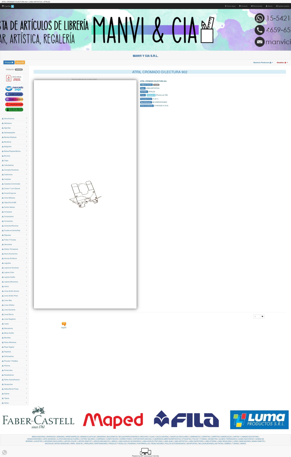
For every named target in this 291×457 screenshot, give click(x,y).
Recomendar (257, 6)
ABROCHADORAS (38, 437)
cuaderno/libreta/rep (12, 230)
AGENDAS (60, 437)
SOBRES (227, 443)
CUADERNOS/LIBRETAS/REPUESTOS (167, 439)
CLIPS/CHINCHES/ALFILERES (68, 439)
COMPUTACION (112, 439)
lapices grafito (9, 277)
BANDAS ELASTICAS (88, 437)
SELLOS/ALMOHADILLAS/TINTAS (210, 443)
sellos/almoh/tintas (11, 389)
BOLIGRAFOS (112, 437)
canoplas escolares (11, 170)
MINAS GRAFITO (258, 441)
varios (6, 403)
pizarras (7, 365)
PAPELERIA (88, 443)
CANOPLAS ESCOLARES (179, 437)
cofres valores (9, 207)
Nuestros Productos (261, 62)
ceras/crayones (10, 193)
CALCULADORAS (162, 437)
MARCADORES (245, 441)
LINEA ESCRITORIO (196, 441)
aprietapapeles (9, 132)
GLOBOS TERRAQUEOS (228, 439)
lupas (6, 323)
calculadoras (9, 165)
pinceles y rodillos (11, 361)
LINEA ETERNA (210, 441)
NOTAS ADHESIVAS (62, 443)
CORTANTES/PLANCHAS (142, 439)
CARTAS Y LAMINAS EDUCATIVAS (245, 437)
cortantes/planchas (11, 226)
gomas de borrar (10, 258)
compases (8, 212)
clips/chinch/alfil (10, 202)
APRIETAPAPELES (72, 437)
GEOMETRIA (212, 439)
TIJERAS (235, 443)
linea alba (8, 300)
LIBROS (114, 441)
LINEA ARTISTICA (180, 441)
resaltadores (9, 375)
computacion (9, 216)
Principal (8, 62)
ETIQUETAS (186, 439)
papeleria (7, 351)
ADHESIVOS (50, 437)
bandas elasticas (10, 137)
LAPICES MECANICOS (101, 441)
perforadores (9, 356)
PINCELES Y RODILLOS (117, 443)
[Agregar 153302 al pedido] (262, 316)
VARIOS (243, 443)
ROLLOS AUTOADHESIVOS (175, 443)
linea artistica (9, 305)
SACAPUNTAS (192, 443)
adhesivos (8, 123)
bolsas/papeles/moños (12, 151)
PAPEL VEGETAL (76, 443)
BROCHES (144, 437)
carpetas (7, 179)
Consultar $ (151, 95)
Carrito (8, 6)
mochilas (7, 337)
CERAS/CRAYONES (34, 439)
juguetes (7, 263)
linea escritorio (9, 309)
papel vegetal (9, 347)
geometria (8, 244)
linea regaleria (10, 319)
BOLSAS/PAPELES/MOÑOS (129, 437)
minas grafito (9, 333)
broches (7, 156)
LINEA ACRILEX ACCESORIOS (129, 441)
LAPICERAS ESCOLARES (53, 441)
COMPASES (100, 439)
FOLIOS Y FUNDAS (199, 439)
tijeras (6, 398)
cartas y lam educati (12, 188)
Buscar (19, 62)
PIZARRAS (132, 443)
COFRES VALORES (87, 439)
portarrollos (8, 370)
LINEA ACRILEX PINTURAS (152, 441)
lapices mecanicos (11, 282)
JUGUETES (38, 441)
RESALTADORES (157, 443)
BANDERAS (101, 437)
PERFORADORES (100, 443)
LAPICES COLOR (70, 441)
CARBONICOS (195, 437)
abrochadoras (9, 118)
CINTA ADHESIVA (49, 439)
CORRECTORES (125, 439)
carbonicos (8, 174)
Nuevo (269, 6)
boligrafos (7, 146)
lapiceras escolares (11, 268)
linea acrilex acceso (11, 291)
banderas (7, 142)
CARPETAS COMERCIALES (221, 437)
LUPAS (235, 441)
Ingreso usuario (283, 6)
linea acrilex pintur (11, 296)
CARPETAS (206, 437)
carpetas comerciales (12, 184)
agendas (7, 128)
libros (6, 286)
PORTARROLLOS (143, 443)
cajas (6, 160)
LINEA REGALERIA (225, 441)
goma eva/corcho (11, 254)
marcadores (8, 328)
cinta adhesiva (9, 198)
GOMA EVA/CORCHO (246, 439)
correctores (8, 221)
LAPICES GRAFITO (85, 441)
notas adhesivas (10, 342)
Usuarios (280, 62)
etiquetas (7, 235)
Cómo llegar (231, 6)
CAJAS (151, 437)
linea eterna (8, 314)
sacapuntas (8, 384)
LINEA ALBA (168, 441)
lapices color (9, 272)
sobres (6, 393)
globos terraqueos (11, 249)
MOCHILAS (49, 443)
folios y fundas (10, 240)
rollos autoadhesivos (12, 379)
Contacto (244, 6)
